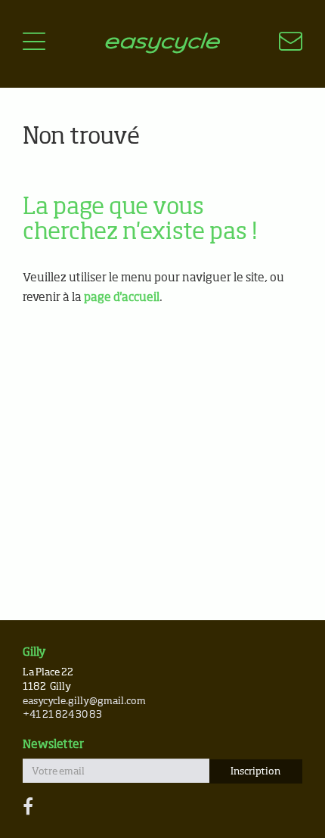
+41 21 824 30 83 (62, 715)
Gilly (34, 652)
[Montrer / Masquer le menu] (34, 44)
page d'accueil (121, 297)
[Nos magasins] (281, 44)
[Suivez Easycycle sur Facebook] (28, 808)
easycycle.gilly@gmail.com (84, 701)
